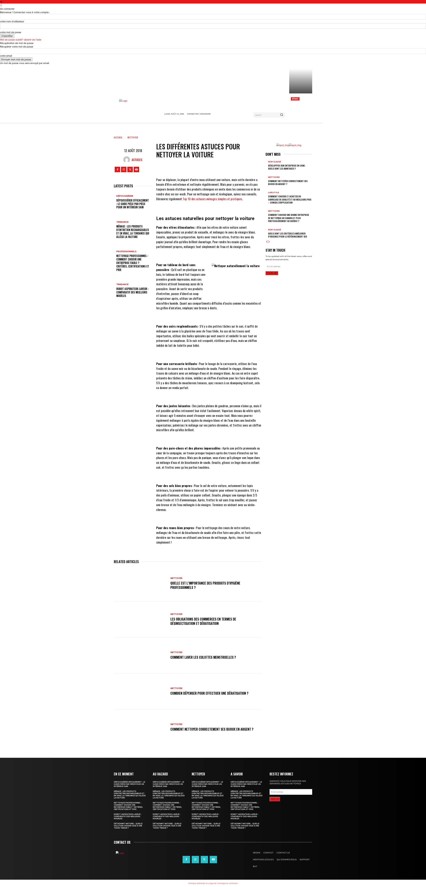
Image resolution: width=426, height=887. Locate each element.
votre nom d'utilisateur (12, 21)
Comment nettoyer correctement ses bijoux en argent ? (211, 729)
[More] (236, 167)
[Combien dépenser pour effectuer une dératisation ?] (140, 691)
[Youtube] (136, 169)
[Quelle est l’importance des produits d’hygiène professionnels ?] (140, 583)
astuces (137, 160)
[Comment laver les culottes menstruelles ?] (140, 655)
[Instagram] (123, 169)
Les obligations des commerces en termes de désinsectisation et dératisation (203, 621)
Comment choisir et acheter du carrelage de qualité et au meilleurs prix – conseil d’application (289, 199)
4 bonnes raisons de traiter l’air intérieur (299, 105)
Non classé (274, 162)
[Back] (1, 5)
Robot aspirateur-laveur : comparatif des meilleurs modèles (132, 292)
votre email (6, 55)
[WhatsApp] (226, 167)
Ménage (295, 98)
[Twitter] (130, 169)
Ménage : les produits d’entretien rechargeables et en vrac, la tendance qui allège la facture (132, 231)
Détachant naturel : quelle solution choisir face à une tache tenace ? (128, 826)
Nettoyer (132, 137)
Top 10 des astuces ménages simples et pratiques (212, 199)
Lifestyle (273, 193)
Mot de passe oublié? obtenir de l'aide (20, 39)
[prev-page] (267, 241)
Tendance (122, 222)
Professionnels (126, 251)
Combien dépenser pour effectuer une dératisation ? (209, 693)
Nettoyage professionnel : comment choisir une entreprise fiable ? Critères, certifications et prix (132, 263)
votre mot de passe (10, 32)
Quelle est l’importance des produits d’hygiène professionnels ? (205, 585)
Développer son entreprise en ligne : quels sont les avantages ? (287, 167)
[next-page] (269, 241)
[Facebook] (117, 169)
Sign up (272, 273)
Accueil (118, 137)
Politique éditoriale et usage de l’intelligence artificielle (213, 883)
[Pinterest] (216, 167)
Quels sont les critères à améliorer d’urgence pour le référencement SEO (287, 235)
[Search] (281, 115)
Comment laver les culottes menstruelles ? (203, 657)
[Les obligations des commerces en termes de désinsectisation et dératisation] (140, 619)
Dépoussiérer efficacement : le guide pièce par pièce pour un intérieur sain (132, 203)
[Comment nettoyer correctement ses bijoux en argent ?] (140, 727)
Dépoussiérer (124, 196)
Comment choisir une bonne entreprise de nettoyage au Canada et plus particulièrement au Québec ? (288, 217)
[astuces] (127, 159)
